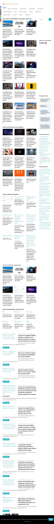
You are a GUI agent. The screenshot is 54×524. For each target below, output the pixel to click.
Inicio (4, 8)
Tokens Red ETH (40, 8)
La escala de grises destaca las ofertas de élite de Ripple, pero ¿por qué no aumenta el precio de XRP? (19, 245)
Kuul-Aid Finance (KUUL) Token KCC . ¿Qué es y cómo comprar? (19, 316)
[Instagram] (42, 43)
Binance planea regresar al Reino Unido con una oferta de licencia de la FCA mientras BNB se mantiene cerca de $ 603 (31, 95)
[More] (0, 21)
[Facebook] (0, 6)
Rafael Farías (42, 147)
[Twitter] (0, 8)
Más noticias (28, 406)
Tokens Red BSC (32, 8)
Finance (41, 136)
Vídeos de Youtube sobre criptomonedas (12, 265)
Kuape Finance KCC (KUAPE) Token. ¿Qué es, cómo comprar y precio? (7, 326)
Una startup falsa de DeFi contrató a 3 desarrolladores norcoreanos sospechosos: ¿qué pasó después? (19, 229)
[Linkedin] (0, 11)
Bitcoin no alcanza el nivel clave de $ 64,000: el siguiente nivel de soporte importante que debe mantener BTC (8, 221)
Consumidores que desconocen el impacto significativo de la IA (45, 144)
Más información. (27, 521)
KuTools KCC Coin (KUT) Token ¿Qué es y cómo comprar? (19, 326)
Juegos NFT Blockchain (7, 11)
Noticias (32, 406)
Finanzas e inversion (23, 11)
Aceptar (50, 519)
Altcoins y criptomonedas (12, 8)
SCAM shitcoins (38, 11)
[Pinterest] (0, 12)
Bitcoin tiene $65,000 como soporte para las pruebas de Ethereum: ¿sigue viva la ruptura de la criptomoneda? (31, 227)
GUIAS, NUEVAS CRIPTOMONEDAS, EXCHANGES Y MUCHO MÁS (17, 18)
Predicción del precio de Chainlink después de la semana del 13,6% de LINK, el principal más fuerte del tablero (30, 115)
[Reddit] (0, 9)
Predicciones (27, 14)
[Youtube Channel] (46, 43)
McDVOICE (42, 143)
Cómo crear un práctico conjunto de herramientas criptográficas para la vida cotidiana (26, 354)
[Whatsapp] (0, 17)
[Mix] (0, 15)
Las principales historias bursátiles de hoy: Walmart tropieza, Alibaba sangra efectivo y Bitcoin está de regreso (31, 52)
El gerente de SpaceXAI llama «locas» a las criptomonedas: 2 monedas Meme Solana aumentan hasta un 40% (7, 208)
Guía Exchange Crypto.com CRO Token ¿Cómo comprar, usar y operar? (45, 162)
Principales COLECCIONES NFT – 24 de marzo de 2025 (31, 181)
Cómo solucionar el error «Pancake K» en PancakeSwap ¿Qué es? (45, 155)
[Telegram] (0, 18)
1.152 (13, 514)
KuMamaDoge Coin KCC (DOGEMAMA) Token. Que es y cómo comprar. (30, 316)
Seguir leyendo (5, 347)
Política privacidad (6, 14)
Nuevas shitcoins (23, 8)
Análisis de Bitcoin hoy (7, 238)
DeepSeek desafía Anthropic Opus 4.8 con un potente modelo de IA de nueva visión (27, 371)
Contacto (21, 14)
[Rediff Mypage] (0, 20)
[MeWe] (0, 14)
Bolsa (15, 11)
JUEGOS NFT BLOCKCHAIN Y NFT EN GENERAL (13, 127)
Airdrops (31, 11)
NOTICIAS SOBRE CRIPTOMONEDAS (11, 194)
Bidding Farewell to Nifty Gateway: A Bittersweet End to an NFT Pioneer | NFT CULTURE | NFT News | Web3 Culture (8, 182)
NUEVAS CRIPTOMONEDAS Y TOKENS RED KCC (13, 309)
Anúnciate (15, 14)
